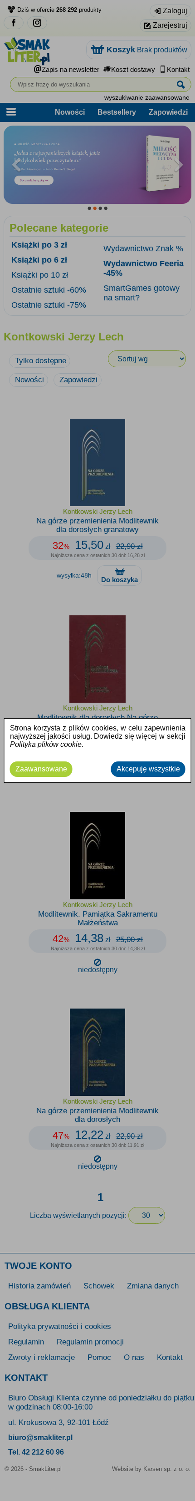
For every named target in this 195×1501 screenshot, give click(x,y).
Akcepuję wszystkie (148, 769)
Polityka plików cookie (46, 744)
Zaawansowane (41, 769)
